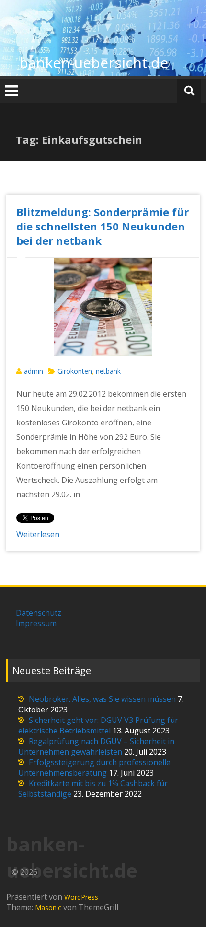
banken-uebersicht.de (93, 62)
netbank (108, 371)
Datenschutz (38, 612)
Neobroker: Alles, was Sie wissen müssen (102, 699)
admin (33, 371)
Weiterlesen (37, 534)
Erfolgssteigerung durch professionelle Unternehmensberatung (94, 767)
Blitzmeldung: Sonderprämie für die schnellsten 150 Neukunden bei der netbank (102, 226)
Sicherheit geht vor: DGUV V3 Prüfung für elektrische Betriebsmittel (98, 725)
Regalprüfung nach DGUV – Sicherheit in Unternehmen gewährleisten (96, 746)
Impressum (36, 623)
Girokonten (74, 371)
